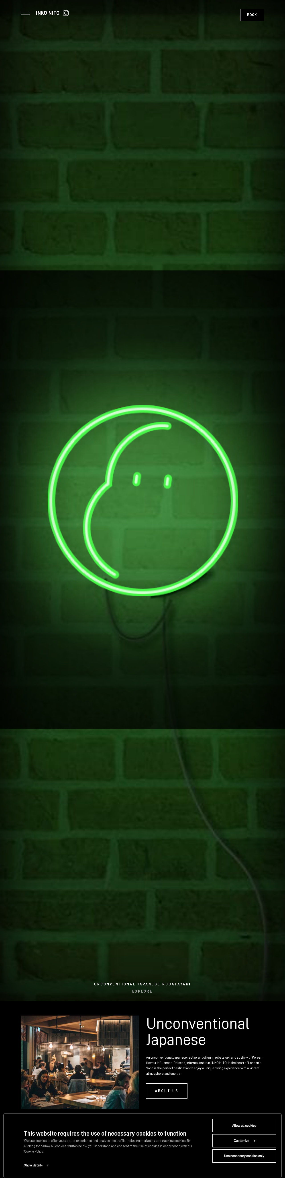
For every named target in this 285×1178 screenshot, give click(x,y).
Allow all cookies (244, 1125)
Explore (142, 991)
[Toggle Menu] (25, 13)
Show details (33, 1165)
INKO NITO (48, 13)
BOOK (252, 15)
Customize (241, 1141)
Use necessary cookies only (244, 1156)
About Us (167, 1091)
